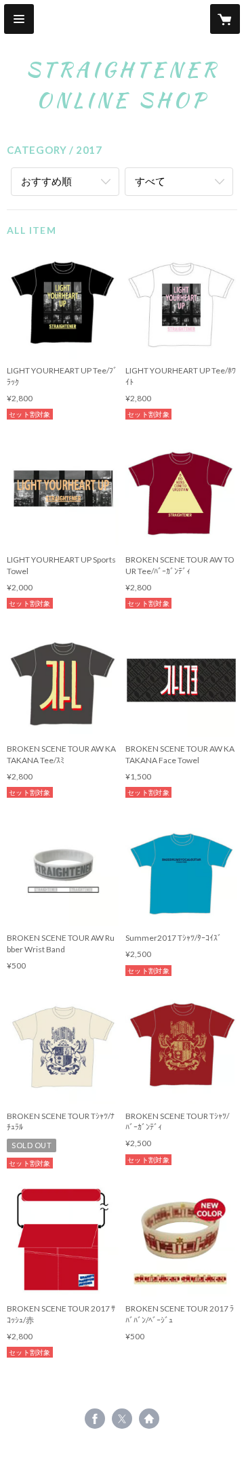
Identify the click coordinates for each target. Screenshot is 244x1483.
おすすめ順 (46, 181)
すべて (150, 181)
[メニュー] (19, 19)
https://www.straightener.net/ (149, 1418)
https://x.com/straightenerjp (122, 1418)
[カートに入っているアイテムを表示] (225, 19)
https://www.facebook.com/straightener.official (95, 1418)
